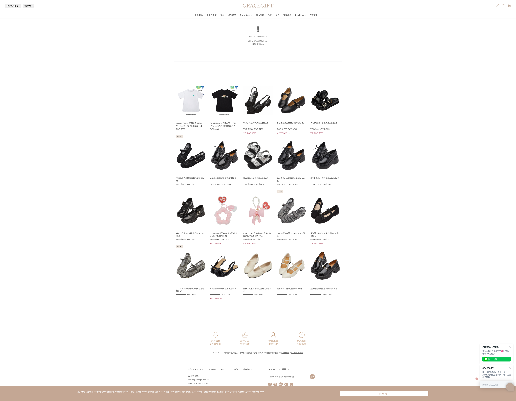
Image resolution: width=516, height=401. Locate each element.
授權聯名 (287, 15)
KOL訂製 (260, 15)
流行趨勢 (232, 15)
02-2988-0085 (193, 376)
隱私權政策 (248, 369)
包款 (270, 15)
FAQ (223, 369)
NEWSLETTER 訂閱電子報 (278, 369)
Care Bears (246, 15)
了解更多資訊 (297, 353)
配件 (278, 15)
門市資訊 (313, 15)
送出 (312, 377)
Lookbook (300, 15)
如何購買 (212, 369)
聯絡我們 (285, 353)
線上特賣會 (212, 15)
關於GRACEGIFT (195, 369)
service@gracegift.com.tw (198, 380)
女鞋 (223, 15)
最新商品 (199, 15)
